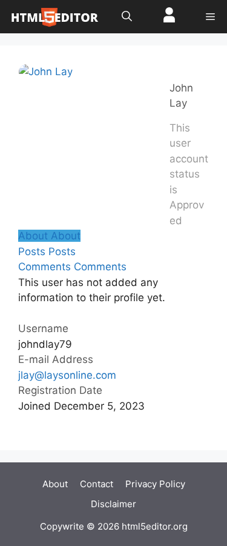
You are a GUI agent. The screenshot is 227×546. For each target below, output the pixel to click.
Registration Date (60, 390)
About (55, 484)
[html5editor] (54, 16)
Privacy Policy (155, 484)
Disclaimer (113, 504)
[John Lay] (45, 71)
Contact (96, 484)
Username (43, 328)
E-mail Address (55, 359)
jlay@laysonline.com (67, 375)
